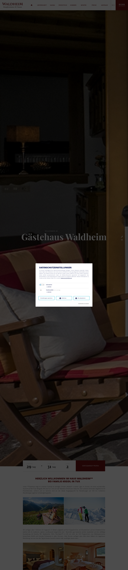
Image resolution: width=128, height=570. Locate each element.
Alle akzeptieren (81, 298)
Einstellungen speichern (46, 298)
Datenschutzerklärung (66, 278)
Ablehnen (64, 298)
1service (48, 286)
